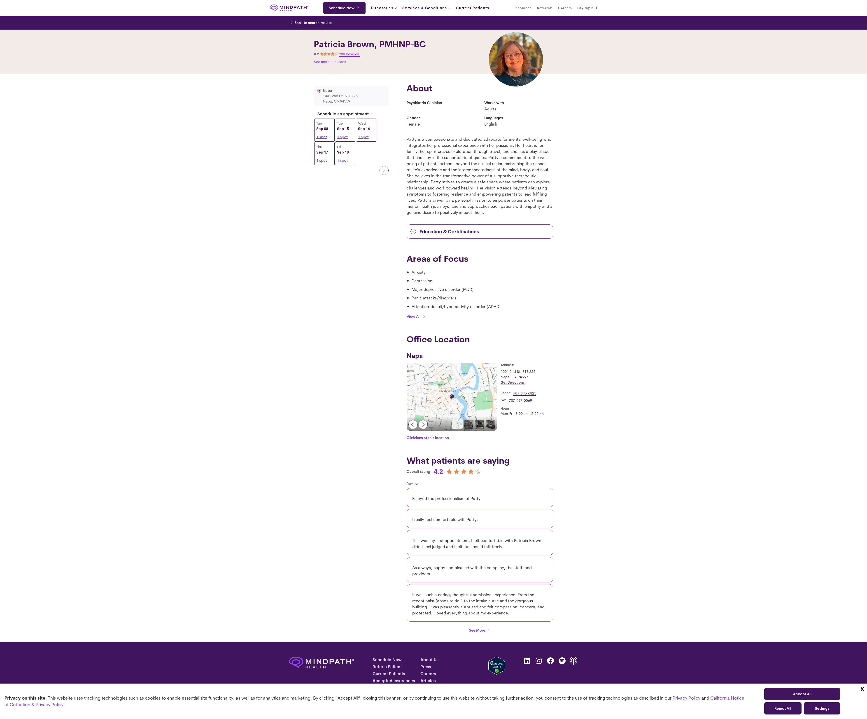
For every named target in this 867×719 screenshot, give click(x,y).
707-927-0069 (520, 400)
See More (477, 630)
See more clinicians (330, 61)
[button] (457, 423)
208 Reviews (349, 54)
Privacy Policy (686, 698)
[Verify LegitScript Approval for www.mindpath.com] (496, 666)
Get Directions (513, 382)
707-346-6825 (524, 393)
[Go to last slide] (412, 424)
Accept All (802, 694)
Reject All (782, 708)
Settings (822, 708)
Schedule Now (341, 8)
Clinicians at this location (428, 437)
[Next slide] (423, 424)
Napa (415, 355)
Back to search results (313, 22)
